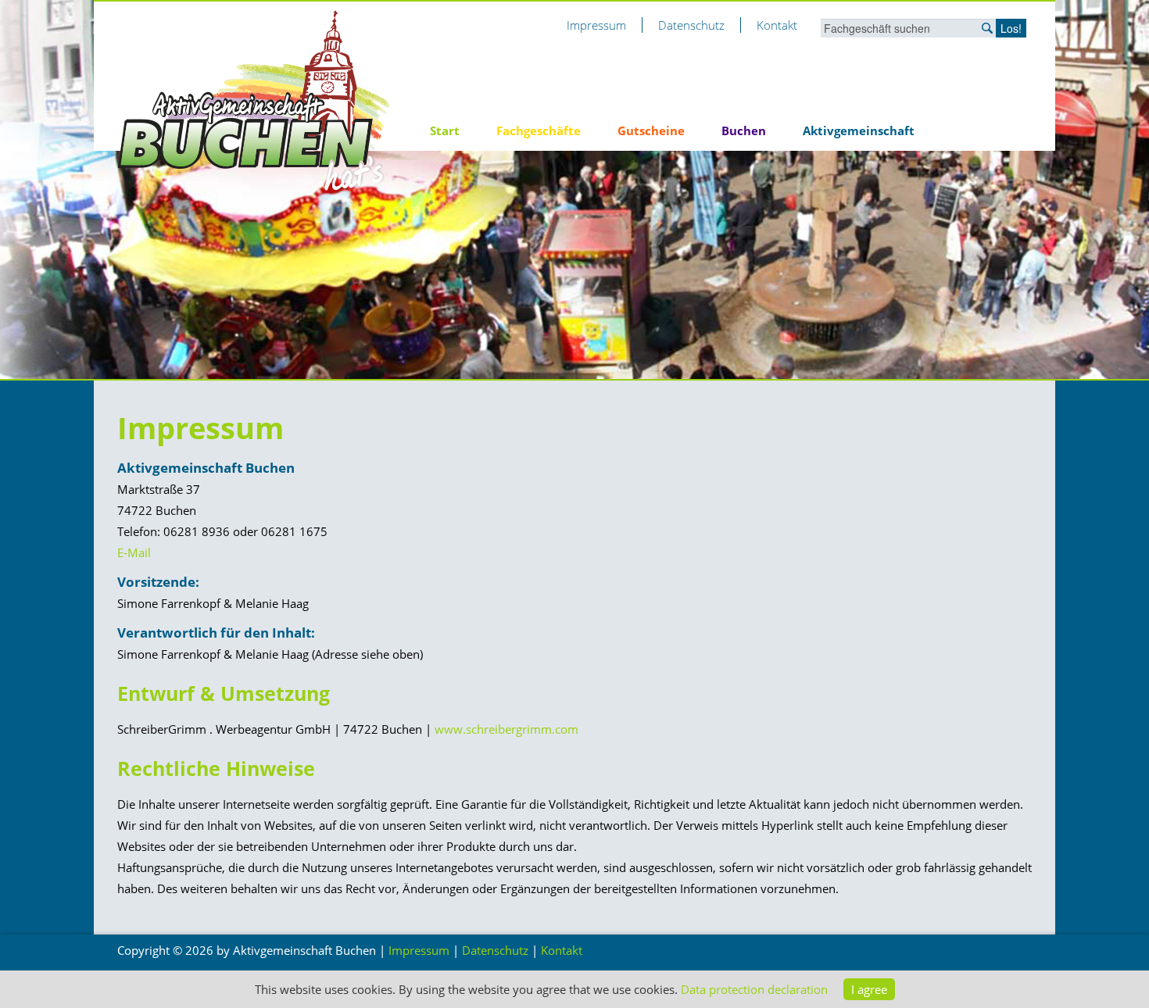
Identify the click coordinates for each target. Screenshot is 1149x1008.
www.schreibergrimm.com (506, 729)
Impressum (596, 25)
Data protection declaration (754, 989)
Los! (1011, 28)
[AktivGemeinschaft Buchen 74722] (254, 100)
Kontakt (777, 25)
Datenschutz (691, 25)
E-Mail (134, 552)
